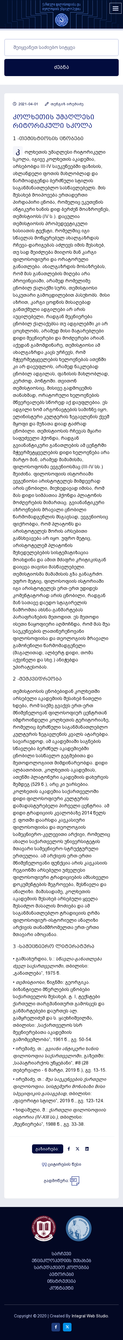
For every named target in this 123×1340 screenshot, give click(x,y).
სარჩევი (61, 1253)
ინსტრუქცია (61, 1281)
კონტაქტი (61, 1288)
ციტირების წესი (64, 1164)
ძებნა (61, 67)
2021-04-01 (27, 104)
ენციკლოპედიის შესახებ (61, 1260)
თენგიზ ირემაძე (66, 104)
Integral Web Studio (90, 1316)
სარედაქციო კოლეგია (61, 1267)
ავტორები (61, 1274)
